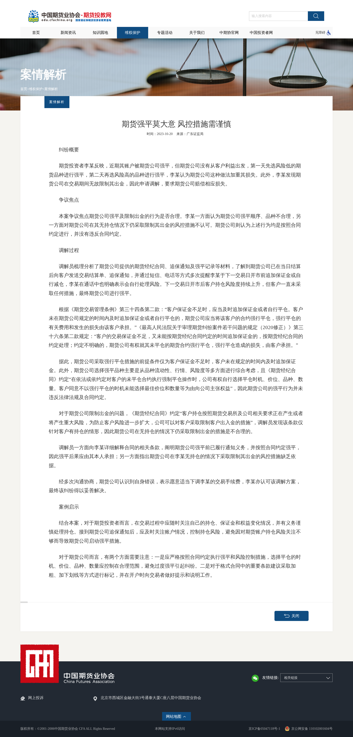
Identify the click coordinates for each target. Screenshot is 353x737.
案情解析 (51, 89)
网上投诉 (35, 698)
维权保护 (36, 89)
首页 (23, 89)
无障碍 (320, 32)
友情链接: (270, 678)
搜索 (316, 16)
